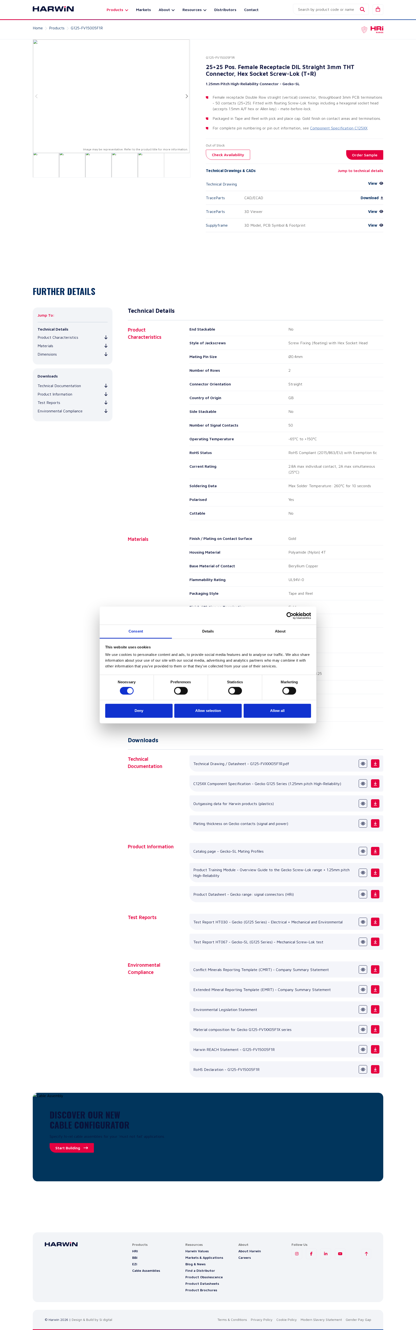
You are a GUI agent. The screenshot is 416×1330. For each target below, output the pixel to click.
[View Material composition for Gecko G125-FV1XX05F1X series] (363, 1029)
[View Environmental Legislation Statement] (363, 1009)
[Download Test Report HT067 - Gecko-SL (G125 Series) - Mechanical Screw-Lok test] (375, 942)
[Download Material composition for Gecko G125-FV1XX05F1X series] (375, 1029)
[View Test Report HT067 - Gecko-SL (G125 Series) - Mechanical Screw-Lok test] (363, 942)
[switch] (181, 691)
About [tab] (280, 631)
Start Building (67, 1148)
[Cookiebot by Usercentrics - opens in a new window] (290, 615)
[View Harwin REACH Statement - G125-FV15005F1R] (363, 1049)
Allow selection (208, 711)
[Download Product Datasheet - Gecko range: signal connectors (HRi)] (375, 894)
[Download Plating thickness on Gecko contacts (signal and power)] (375, 823)
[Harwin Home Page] (49, 9)
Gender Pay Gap (358, 1319)
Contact (251, 9)
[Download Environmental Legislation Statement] (375, 1009)
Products (57, 28)
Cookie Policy (286, 1319)
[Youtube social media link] (340, 1253)
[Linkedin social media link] (325, 1253)
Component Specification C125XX (338, 128)
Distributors (225, 9)
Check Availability (228, 155)
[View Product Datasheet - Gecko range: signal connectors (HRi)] (363, 894)
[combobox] (331, 9)
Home (38, 28)
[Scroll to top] (366, 1254)
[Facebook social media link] (311, 1253)
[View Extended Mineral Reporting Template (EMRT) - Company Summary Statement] (363, 989)
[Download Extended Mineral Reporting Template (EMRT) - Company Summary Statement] (375, 989)
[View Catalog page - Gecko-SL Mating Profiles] (363, 851)
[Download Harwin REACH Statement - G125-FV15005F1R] (375, 1049)
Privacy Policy (262, 1319)
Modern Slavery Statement (321, 1319)
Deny (139, 711)
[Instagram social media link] (297, 1253)
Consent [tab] (136, 631)
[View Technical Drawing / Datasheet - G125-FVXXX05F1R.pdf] (363, 763)
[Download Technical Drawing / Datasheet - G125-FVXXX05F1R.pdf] (375, 763)
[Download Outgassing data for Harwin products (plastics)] (375, 803)
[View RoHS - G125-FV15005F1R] (363, 1069)
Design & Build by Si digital (92, 1319)
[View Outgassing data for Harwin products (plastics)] (363, 803)
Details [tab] (208, 631)
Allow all (277, 711)
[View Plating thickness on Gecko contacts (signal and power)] (363, 823)
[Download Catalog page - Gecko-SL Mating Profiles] (375, 851)
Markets (143, 9)
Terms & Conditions (232, 1319)
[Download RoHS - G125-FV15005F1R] (375, 1069)
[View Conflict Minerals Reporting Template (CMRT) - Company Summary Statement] (363, 969)
